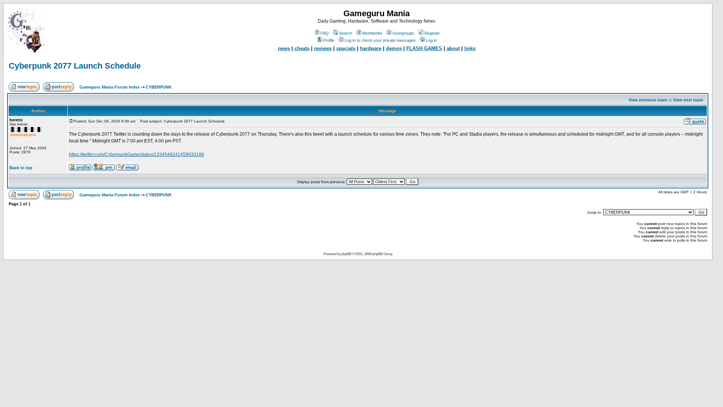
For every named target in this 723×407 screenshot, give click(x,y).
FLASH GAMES (424, 48)
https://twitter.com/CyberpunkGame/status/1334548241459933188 (136, 154)
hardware (370, 48)
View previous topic (648, 100)
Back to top (20, 167)
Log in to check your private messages (380, 40)
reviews (323, 48)
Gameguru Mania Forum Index (109, 87)
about (453, 48)
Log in (431, 40)
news (284, 48)
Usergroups (403, 33)
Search (345, 33)
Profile (328, 40)
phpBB (346, 254)
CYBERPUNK (159, 87)
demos (394, 48)
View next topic (688, 100)
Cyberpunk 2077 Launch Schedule (75, 65)
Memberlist (372, 33)
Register (432, 33)
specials (345, 48)
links (470, 48)
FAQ (324, 33)
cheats (302, 48)
